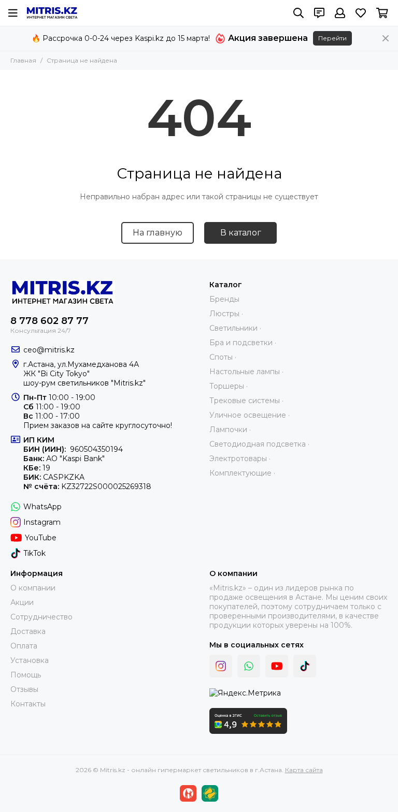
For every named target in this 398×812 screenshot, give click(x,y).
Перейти (332, 38)
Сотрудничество (41, 617)
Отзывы (24, 689)
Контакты (28, 703)
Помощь (25, 675)
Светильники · (235, 328)
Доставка (28, 631)
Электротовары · (240, 458)
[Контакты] (319, 13)
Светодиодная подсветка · (259, 444)
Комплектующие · (242, 473)
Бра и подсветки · (242, 342)
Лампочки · (230, 429)
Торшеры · (228, 386)
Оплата (23, 646)
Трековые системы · (246, 400)
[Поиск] (298, 13)
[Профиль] (340, 13)
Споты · (222, 357)
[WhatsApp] (248, 666)
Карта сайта (304, 770)
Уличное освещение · (249, 415)
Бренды (224, 299)
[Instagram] (220, 666)
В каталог (240, 233)
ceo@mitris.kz (49, 350)
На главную (157, 233)
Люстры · (226, 313)
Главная (23, 60)
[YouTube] (276, 666)
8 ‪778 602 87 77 (49, 321)
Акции (22, 602)
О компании (32, 588)
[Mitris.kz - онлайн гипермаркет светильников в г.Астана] (52, 13)
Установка (29, 660)
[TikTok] (304, 666)
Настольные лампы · (246, 371)
